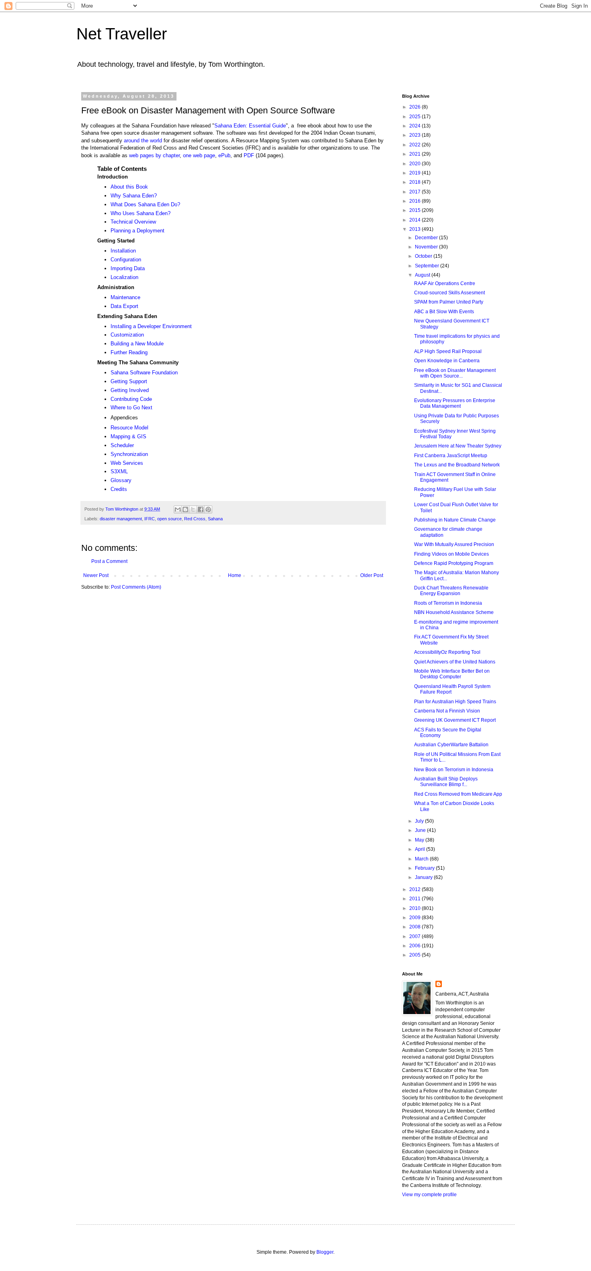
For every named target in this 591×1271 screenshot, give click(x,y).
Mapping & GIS (128, 436)
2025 (415, 116)
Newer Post (96, 575)
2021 (415, 154)
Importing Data (128, 268)
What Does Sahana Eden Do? (145, 204)
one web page (199, 155)
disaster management (121, 518)
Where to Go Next (131, 408)
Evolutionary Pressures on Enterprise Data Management (454, 403)
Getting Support (129, 381)
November (427, 247)
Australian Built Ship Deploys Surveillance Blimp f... (446, 781)
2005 (415, 955)
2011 (415, 898)
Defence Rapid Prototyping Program (453, 563)
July (420, 821)
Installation (123, 251)
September (427, 266)
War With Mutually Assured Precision (454, 544)
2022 (415, 145)
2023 (415, 135)
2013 (415, 229)
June (421, 830)
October (424, 256)
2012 (415, 889)
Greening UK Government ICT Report (455, 720)
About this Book (129, 187)
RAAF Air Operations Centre (444, 283)
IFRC (149, 518)
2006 (415, 946)
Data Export (124, 306)
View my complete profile (429, 1194)
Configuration (126, 260)
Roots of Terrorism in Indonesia (448, 603)
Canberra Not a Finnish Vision (447, 711)
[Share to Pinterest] (208, 509)
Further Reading (129, 352)
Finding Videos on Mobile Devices (451, 554)
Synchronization (129, 454)
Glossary (121, 480)
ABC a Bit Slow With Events (444, 311)
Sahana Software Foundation (144, 373)
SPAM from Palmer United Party (448, 302)
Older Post (371, 575)
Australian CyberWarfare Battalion (451, 744)
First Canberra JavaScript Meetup (450, 455)
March (422, 859)
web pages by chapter (154, 155)
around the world (143, 141)
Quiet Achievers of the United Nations (454, 662)
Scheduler (122, 445)
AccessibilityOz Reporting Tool (447, 652)
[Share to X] (193, 509)
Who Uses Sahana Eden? (140, 213)
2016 (415, 201)
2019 (415, 173)
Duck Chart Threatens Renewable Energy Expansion (451, 590)
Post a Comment (109, 561)
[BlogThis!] (185, 509)
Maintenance (125, 297)
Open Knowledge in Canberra (447, 360)
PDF (249, 155)
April (420, 849)
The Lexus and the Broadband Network (457, 465)
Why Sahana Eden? (134, 196)
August (423, 275)
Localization (124, 277)
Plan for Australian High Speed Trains (455, 701)
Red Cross (194, 518)
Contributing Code (131, 399)
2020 (415, 163)
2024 (415, 126)
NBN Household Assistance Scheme (454, 612)
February (425, 868)
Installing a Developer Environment (151, 326)
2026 (415, 107)
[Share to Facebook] (201, 509)
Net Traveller (121, 34)
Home (234, 575)
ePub (224, 155)
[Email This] (178, 509)
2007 (415, 936)
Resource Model (129, 428)
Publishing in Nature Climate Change (455, 520)
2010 (415, 908)
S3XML (119, 471)
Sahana (215, 518)
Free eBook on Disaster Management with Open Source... (455, 373)
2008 (415, 927)
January (424, 877)
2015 (415, 210)
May (420, 840)
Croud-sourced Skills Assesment (449, 293)
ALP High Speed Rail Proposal (448, 351)
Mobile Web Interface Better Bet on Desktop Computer (452, 674)
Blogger (324, 1252)
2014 (415, 220)
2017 (415, 192)
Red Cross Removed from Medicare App (458, 794)
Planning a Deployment (137, 231)
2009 (415, 917)
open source (169, 518)
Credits (119, 489)
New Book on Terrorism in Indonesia (453, 769)
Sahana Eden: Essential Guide (250, 126)
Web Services (127, 463)
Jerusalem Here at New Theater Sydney (457, 446)
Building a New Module (137, 344)
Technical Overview (133, 222)
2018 (415, 182)
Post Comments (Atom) (136, 587)
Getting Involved (130, 390)
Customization (127, 335)
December (427, 237)
